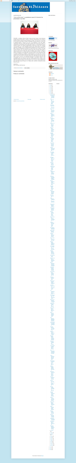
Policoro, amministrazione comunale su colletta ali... (52, 120)
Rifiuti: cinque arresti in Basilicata (52, 231)
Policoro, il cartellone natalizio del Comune (52, 343)
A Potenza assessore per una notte (52, 278)
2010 (50, 448)
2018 (50, 85)
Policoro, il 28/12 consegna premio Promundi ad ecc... (52, 129)
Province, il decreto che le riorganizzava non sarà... (52, 287)
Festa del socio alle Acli (52, 196)
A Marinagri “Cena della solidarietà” (52, 419)
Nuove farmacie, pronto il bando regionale (52, 408)
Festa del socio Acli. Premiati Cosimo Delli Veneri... (52, 139)
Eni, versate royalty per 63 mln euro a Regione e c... (52, 154)
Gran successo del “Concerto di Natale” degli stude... (52, 101)
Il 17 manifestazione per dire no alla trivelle (52, 292)
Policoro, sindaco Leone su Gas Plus (52, 412)
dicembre (51, 94)
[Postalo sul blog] (25, 67)
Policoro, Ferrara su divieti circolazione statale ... (52, 333)
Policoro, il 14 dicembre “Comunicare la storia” (52, 300)
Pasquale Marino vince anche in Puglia (52, 188)
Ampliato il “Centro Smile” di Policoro (52, 163)
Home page (29, 99)
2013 (50, 91)
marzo (51, 442)
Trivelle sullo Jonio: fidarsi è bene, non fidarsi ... (52, 310)
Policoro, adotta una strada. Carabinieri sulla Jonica (52, 182)
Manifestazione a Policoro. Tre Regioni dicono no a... (52, 219)
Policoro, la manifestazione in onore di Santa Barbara (52, 373)
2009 (50, 449)
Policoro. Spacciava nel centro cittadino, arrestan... (52, 192)
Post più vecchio (42, 99)
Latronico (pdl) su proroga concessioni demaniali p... (52, 324)
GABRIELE (52, 73)
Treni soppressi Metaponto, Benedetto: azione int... (52, 319)
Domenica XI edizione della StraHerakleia (52, 423)
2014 (50, 90)
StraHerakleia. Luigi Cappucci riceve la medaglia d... (52, 273)
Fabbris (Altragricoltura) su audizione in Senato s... (52, 173)
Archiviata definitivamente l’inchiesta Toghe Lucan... (52, 159)
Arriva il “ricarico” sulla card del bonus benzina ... (52, 399)
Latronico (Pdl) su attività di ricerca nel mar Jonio (52, 252)
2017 (50, 86)
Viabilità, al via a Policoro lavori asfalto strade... (52, 168)
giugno (51, 438)
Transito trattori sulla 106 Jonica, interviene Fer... (52, 149)
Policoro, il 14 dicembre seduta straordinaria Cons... (52, 282)
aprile (51, 441)
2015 (50, 89)
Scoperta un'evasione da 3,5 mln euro (52, 378)
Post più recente (16, 99)
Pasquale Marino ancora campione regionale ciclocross (52, 337)
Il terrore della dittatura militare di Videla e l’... (52, 205)
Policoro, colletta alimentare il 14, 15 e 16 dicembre (52, 388)
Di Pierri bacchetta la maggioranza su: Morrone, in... (52, 383)
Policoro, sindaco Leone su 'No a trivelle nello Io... (52, 213)
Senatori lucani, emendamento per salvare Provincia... (52, 394)
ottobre (51, 432)
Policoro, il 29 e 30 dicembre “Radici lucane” (52, 125)
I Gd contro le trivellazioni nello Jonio (52, 228)
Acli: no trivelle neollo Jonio (52, 256)
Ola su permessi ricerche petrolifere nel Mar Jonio (52, 314)
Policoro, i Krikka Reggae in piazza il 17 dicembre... (52, 243)
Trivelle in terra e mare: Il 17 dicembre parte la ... (52, 235)
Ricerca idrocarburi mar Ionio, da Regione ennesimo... (52, 264)
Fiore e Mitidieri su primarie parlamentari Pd (52, 115)
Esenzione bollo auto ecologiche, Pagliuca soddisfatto (52, 178)
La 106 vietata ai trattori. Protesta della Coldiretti (52, 347)
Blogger (42, 455)
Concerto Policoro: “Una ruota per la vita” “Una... (52, 328)
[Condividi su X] (26, 67)
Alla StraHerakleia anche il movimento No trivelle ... (52, 352)
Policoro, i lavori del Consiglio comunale (52, 415)
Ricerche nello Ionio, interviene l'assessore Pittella (52, 260)
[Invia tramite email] (24, 67)
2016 (50, 87)
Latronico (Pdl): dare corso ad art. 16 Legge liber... (52, 224)
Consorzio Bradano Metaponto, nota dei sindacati (52, 427)
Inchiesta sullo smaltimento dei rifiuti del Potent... (52, 96)
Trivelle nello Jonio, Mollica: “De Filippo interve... (52, 403)
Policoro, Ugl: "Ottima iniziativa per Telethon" (52, 305)
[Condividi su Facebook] (28, 67)
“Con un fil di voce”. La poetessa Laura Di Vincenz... (52, 145)
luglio (51, 437)
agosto (51, 436)
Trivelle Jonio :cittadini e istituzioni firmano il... (52, 209)
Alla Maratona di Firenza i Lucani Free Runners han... (52, 362)
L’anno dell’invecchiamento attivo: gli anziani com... (52, 357)
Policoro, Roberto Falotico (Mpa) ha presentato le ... (52, 368)
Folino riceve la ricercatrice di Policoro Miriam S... (52, 111)
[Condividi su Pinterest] (29, 67)
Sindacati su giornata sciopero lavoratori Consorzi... (52, 269)
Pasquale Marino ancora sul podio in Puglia (52, 135)
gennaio (51, 445)
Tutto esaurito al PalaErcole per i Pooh (52, 239)
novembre (51, 430)
